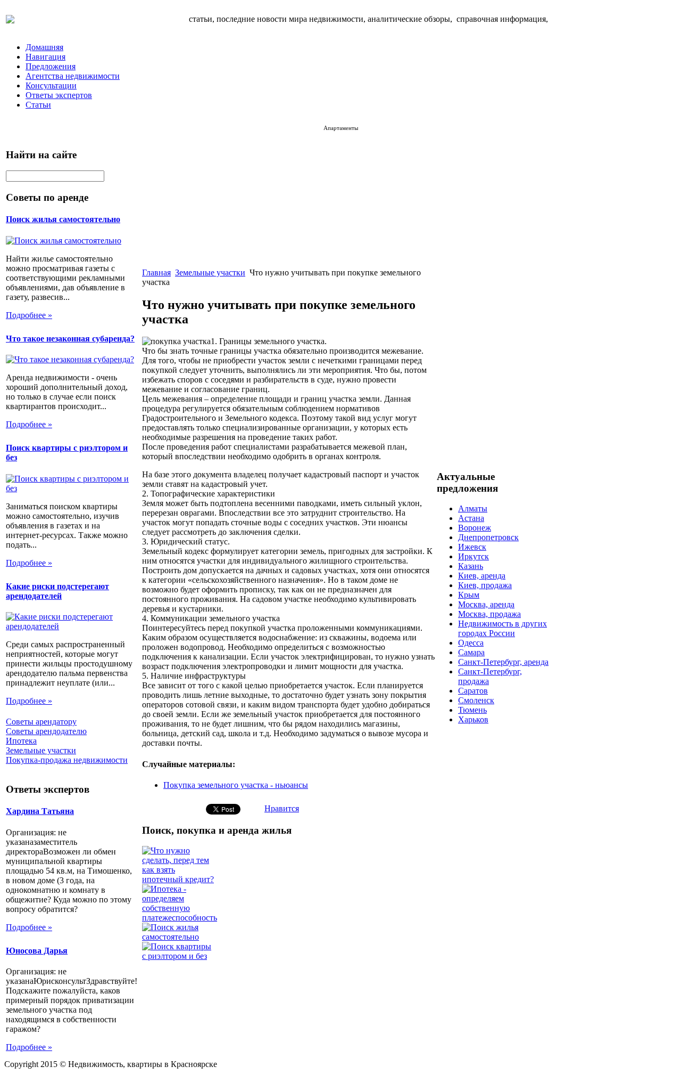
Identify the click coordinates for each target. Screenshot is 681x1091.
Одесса (471, 642)
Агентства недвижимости (73, 75)
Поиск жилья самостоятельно (63, 219)
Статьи (38, 104)
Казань (470, 566)
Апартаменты (340, 128)
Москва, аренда (486, 604)
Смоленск (476, 700)
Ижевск (472, 546)
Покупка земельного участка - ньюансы (235, 784)
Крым (468, 594)
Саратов (473, 690)
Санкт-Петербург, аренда (503, 661)
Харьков (473, 719)
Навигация (45, 56)
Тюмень (472, 709)
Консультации (51, 85)
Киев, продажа (485, 585)
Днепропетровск (488, 537)
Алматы (472, 508)
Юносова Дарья (37, 950)
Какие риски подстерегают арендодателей (57, 591)
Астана (471, 518)
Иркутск (473, 556)
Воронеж (474, 527)
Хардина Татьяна (40, 811)
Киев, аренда (481, 575)
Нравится (281, 808)
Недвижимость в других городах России (502, 628)
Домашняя (44, 47)
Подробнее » (29, 315)
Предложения (51, 66)
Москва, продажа (489, 613)
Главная (156, 272)
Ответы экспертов (59, 95)
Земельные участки (210, 272)
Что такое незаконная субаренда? (70, 338)
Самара (471, 652)
